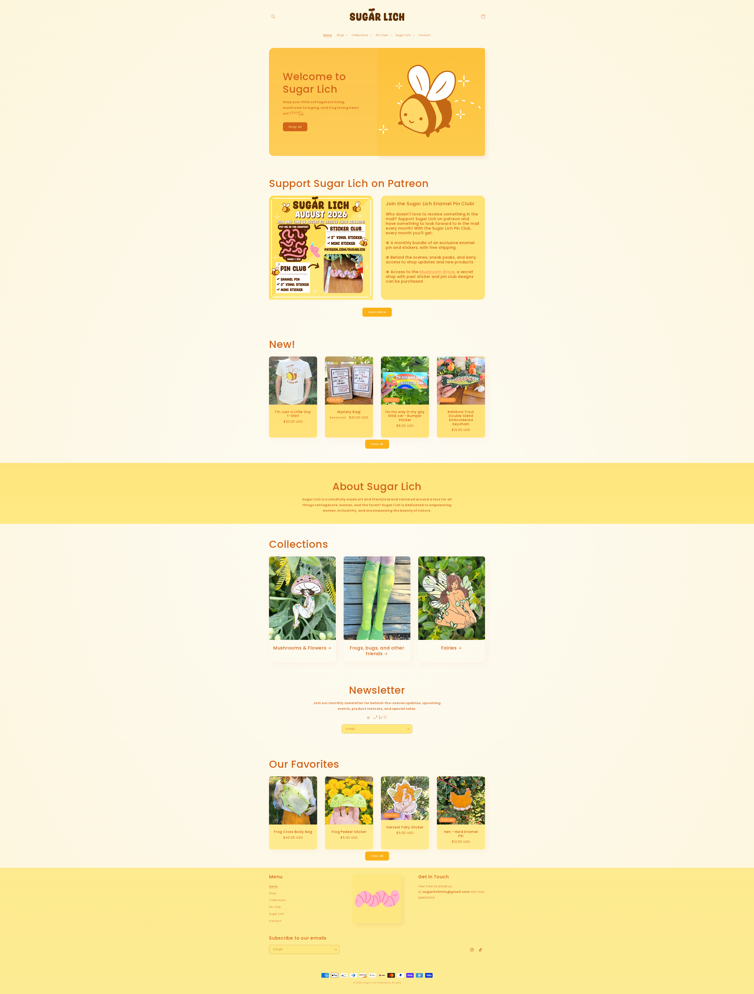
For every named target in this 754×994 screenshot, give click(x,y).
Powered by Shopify (389, 982)
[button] (273, 16)
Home (273, 886)
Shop (272, 893)
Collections (277, 900)
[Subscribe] (408, 729)
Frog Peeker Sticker (349, 832)
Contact (275, 921)
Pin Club (275, 907)
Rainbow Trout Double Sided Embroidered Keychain (461, 418)
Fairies (449, 648)
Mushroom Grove (437, 272)
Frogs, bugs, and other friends (377, 651)
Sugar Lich (276, 914)
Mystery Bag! (349, 412)
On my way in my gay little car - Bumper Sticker (405, 416)
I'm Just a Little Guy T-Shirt (293, 414)
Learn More (377, 312)
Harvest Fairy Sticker (405, 827)
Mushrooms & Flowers (299, 648)
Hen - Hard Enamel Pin (461, 834)
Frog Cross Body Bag (293, 832)
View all (377, 444)
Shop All (295, 127)
